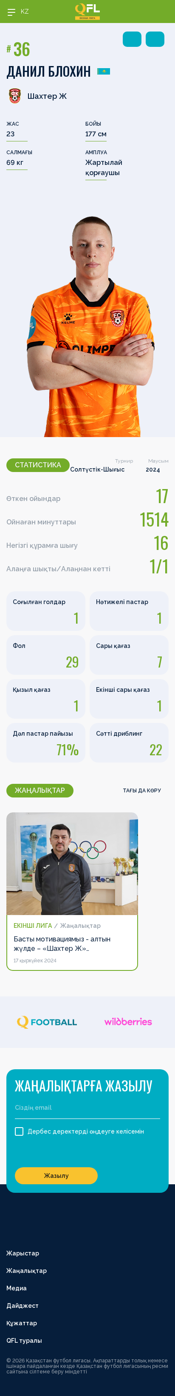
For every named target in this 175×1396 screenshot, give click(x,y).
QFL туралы (24, 1340)
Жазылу (56, 1175)
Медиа (16, 1288)
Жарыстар (22, 1253)
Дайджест (22, 1305)
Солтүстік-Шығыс (97, 469)
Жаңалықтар (26, 1270)
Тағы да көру (142, 791)
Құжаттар (21, 1323)
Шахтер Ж (47, 96)
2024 (153, 469)
